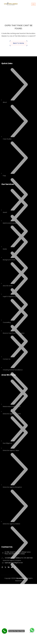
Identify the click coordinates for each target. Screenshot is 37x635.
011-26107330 (28, 558)
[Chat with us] (32, 630)
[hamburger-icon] (33, 4)
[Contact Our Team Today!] (4, 631)
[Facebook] (2, 567)
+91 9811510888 (9, 558)
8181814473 (19, 558)
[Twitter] (6, 567)
